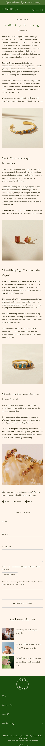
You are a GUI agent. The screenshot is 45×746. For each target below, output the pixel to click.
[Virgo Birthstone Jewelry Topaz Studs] (22, 263)
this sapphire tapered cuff (16, 98)
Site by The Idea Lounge (22, 745)
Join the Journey (8, 723)
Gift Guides (19, 19)
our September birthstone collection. (22, 495)
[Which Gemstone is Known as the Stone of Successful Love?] (8, 662)
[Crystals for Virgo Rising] (22, 151)
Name (4, 521)
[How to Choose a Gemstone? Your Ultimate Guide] (8, 648)
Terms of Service (15, 584)
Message (6, 547)
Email (5, 534)
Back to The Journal (24, 603)
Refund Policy (33, 741)
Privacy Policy (23, 741)
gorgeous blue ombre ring (16, 328)
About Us (5, 714)
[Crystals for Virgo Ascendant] (22, 488)
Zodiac (26, 19)
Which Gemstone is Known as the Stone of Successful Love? (28, 662)
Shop (4, 696)
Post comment (10, 574)
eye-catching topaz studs (17, 210)
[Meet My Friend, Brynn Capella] (8, 634)
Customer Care (8, 705)
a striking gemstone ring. (23, 437)
